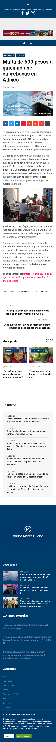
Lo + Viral (7, 708)
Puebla (21, 55)
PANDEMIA (24, 291)
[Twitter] (11, 123)
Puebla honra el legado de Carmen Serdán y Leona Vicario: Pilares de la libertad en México (27, 490)
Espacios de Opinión (11, 695)
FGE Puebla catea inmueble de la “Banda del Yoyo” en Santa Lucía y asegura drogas (27, 476)
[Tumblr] (47, 123)
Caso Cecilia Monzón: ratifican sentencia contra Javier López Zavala (26, 434)
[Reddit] (35, 123)
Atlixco (13, 291)
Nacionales (7, 682)
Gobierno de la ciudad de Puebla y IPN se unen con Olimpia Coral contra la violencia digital (26, 447)
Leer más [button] (8, 736)
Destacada (9, 55)
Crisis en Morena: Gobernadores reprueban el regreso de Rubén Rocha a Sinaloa (28, 421)
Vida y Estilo (8, 699)
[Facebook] (5, 123)
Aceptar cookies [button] (23, 736)
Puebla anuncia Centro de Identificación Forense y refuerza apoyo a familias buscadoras (25, 462)
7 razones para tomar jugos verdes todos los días (29, 374)
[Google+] (29, 123)
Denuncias (7, 704)
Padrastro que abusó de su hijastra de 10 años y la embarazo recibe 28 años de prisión (27, 277)
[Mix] (41, 123)
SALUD (44, 291)
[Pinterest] (23, 123)
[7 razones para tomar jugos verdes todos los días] (30, 355)
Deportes (7, 690)
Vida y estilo (27, 351)
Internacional (8, 686)
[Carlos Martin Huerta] (28, 534)
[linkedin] (17, 123)
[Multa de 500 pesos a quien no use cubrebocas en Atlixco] (28, 103)
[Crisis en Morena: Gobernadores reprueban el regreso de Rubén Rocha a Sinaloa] (10, 576)
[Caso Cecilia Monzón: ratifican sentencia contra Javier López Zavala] (10, 590)
